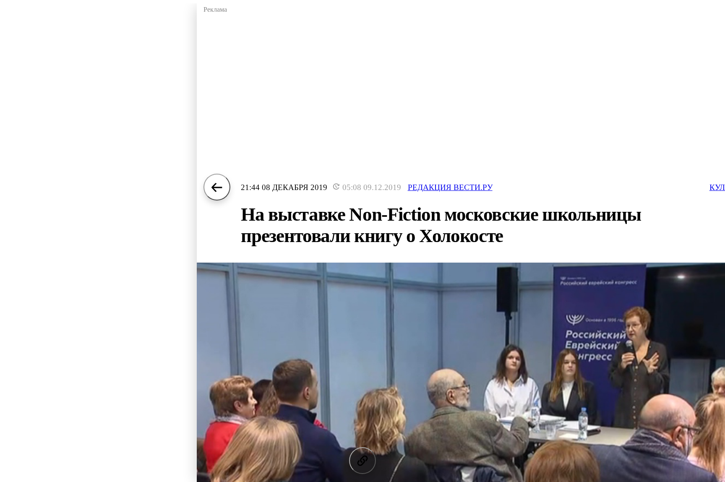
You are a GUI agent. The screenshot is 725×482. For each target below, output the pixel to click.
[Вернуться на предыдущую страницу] (216, 187)
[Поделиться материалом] (362, 460)
